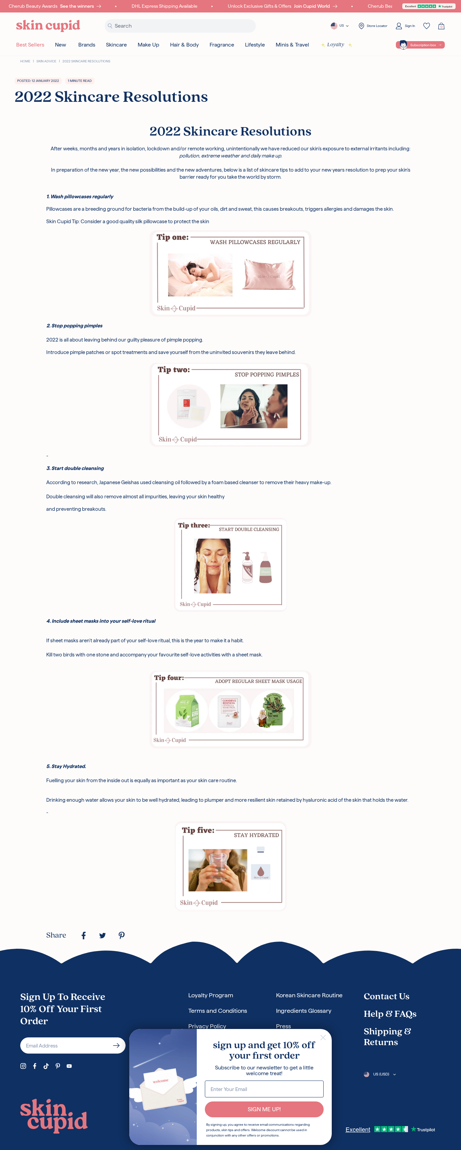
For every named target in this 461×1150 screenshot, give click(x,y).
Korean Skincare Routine (309, 995)
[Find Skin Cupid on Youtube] (69, 1066)
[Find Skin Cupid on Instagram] (23, 1066)
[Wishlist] (426, 26)
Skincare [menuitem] (116, 45)
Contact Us (386, 997)
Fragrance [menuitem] (222, 45)
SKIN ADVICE (46, 61)
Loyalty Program (210, 995)
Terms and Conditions (217, 1010)
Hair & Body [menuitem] (184, 45)
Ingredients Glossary (303, 1010)
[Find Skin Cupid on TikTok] (46, 1066)
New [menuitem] (60, 45)
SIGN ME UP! (264, 1109)
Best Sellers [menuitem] (30, 45)
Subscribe (116, 1045)
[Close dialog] (323, 1037)
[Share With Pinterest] (121, 936)
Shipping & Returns (387, 1037)
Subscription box (423, 45)
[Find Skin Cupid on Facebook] (35, 1066)
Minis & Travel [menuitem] (292, 45)
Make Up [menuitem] (148, 45)
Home (25, 61)
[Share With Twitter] (103, 936)
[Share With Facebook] (84, 936)
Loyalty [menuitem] (335, 45)
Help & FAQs (390, 1014)
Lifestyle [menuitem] (255, 45)
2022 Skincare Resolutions (86, 61)
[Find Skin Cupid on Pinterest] (58, 1066)
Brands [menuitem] (86, 45)
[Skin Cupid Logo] (48, 26)
